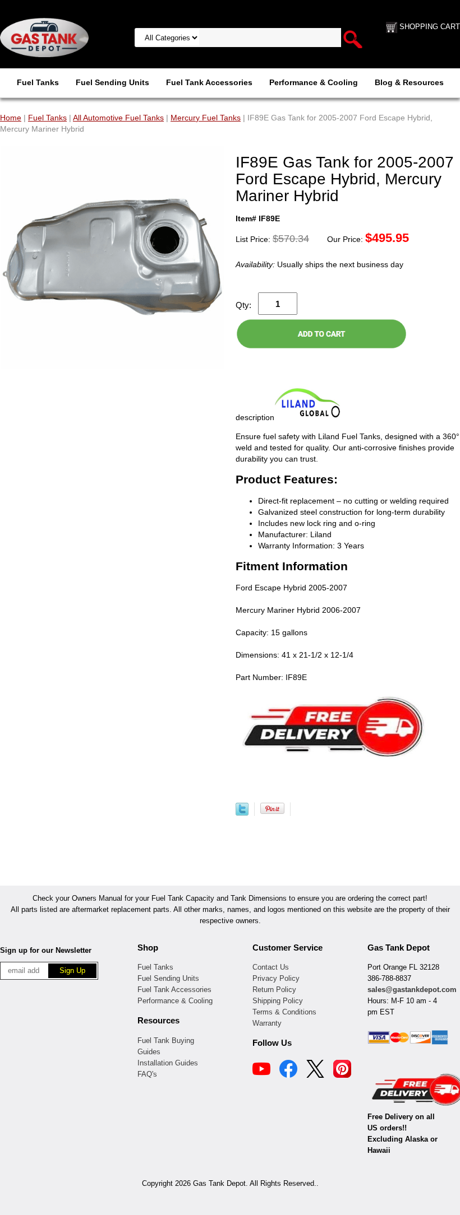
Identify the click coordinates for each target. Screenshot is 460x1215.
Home (10, 117)
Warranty (267, 1023)
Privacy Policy (276, 978)
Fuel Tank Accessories (209, 82)
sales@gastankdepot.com (412, 989)
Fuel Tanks (38, 82)
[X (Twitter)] (315, 1070)
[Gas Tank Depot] (44, 36)
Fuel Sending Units (112, 82)
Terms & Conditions (284, 1012)
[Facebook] (288, 1070)
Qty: (243, 305)
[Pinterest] (342, 1070)
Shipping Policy (277, 1001)
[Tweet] (242, 812)
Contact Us (270, 967)
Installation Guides (167, 1063)
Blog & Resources (409, 82)
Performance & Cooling (313, 82)
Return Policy (274, 989)
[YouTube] (261, 1070)
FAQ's (147, 1074)
